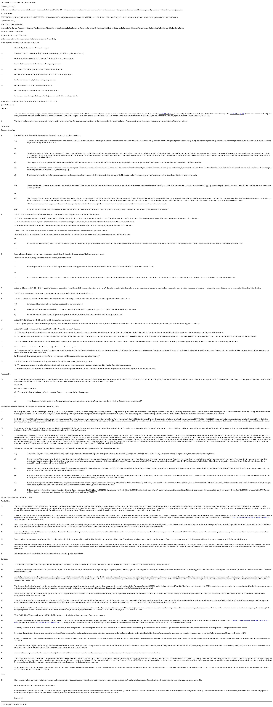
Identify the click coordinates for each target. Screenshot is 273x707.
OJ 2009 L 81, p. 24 (237, 114)
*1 (14, 6)
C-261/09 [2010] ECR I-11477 (48, 622)
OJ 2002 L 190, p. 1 (166, 114)
